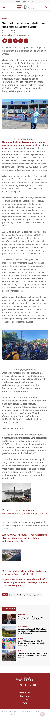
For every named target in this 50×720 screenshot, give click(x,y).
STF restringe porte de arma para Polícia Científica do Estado (31, 618)
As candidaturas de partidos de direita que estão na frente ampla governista (31, 643)
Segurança (21, 614)
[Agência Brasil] (9, 619)
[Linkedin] (15, 40)
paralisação (28, 595)
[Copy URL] (26, 40)
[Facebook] (10, 40)
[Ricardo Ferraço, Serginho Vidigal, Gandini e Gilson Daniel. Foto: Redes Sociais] (9, 643)
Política (20, 638)
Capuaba (12, 595)
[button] (46, 6)
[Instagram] (20, 685)
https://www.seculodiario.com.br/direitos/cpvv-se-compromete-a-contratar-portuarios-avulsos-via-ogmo (24, 582)
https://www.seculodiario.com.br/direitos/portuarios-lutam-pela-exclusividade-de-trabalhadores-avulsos (24, 538)
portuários (38, 595)
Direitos (4, 18)
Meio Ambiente (23, 626)
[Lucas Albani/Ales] (9, 655)
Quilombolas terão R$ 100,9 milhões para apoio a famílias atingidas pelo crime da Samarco (32, 631)
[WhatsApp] (4, 40)
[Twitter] (20, 40)
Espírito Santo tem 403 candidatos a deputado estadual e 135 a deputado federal (32, 655)
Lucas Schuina (11, 31)
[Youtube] (34, 685)
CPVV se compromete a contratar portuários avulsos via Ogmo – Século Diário (24, 572)
